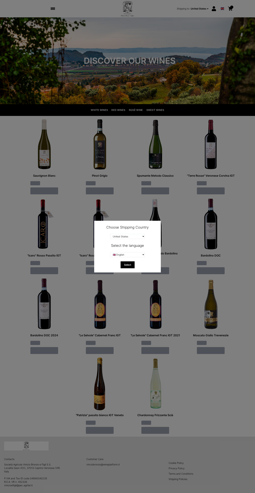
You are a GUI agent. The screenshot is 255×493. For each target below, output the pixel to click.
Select (127, 264)
